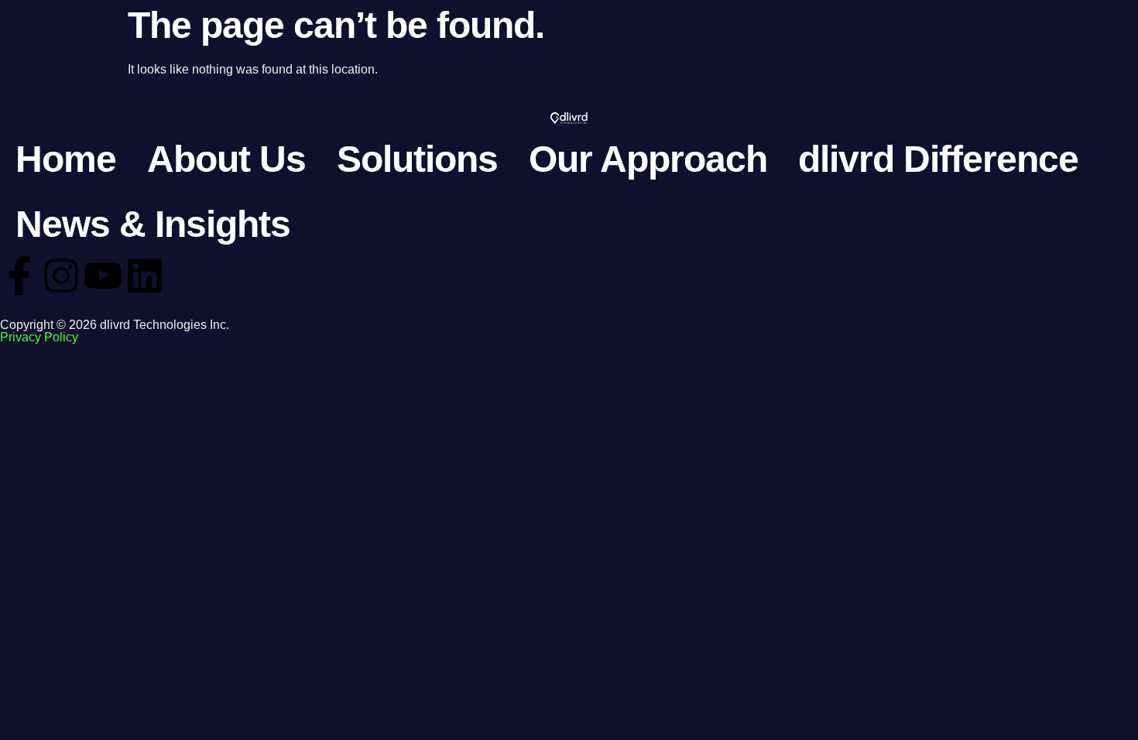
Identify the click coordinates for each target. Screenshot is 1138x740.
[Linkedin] (144, 275)
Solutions (417, 159)
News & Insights (152, 224)
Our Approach (648, 159)
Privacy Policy (39, 337)
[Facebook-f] (19, 275)
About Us (226, 159)
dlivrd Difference (938, 159)
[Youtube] (103, 275)
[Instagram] (61, 275)
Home (65, 159)
